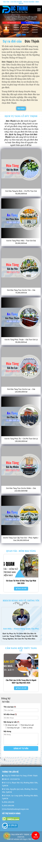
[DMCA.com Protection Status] (21, 818)
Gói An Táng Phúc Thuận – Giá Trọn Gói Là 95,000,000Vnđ (21, 341)
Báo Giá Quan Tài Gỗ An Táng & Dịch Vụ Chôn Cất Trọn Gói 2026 (26, 581)
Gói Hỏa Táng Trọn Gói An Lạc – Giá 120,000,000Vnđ (21, 390)
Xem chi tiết (26, 588)
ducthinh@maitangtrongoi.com (16, 809)
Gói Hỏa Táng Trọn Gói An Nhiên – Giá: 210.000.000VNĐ (21, 489)
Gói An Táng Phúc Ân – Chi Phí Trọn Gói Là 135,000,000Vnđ (21, 440)
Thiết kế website (13, 839)
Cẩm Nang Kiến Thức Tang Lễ (21, 649)
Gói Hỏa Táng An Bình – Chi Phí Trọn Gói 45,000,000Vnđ (21, 192)
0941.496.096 (9, 802)
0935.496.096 (9, 805)
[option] (21, 624)
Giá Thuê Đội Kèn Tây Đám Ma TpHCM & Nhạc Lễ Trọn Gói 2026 (21, 681)
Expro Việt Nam (29, 839)
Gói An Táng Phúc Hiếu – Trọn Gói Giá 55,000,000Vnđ (21, 242)
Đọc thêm (21, 108)
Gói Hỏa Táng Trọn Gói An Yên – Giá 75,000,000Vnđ (21, 291)
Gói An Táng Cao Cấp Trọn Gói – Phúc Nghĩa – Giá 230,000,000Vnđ (21, 539)
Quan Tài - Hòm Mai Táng (21, 551)
